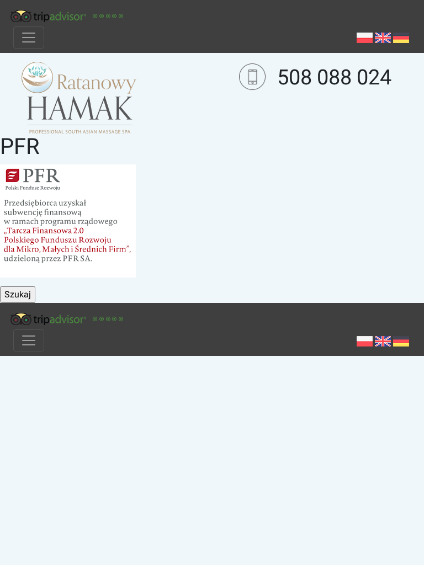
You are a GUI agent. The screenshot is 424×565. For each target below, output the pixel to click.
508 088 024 (334, 77)
